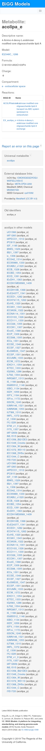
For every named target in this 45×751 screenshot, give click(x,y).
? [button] (40, 146)
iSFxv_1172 (13, 398)
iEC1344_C (13, 456)
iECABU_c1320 (15, 266)
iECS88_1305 (15, 337)
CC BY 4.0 (31, 198)
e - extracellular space (14, 86)
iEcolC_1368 (14, 330)
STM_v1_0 (13, 425)
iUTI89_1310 (14, 412)
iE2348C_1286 (10, 54)
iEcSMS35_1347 (16, 351)
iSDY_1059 (13, 391)
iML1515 (12, 436)
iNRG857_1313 (15, 378)
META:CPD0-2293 (23, 183)
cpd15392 (28, 192)
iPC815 (11, 242)
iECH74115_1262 (17, 300)
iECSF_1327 (14, 347)
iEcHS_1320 (14, 303)
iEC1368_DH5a (15, 453)
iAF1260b (12, 432)
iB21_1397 (13, 252)
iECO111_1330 (15, 320)
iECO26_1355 (15, 323)
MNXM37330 (13, 189)
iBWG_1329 (14, 249)
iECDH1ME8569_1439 (19, 283)
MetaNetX (20, 198)
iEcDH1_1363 (15, 279)
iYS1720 (12, 459)
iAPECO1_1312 (16, 238)
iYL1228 (11, 422)
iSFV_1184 (13, 395)
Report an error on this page (21, 146)
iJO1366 (12, 232)
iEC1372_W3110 (16, 449)
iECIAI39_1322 (15, 310)
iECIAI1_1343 (14, 306)
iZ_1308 (11, 419)
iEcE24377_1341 (16, 293)
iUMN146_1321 (15, 405)
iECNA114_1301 (16, 313)
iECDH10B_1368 (16, 289)
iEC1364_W (13, 446)
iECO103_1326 (15, 317)
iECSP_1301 (14, 354)
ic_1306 (11, 255)
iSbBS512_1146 (16, 385)
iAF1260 (12, 235)
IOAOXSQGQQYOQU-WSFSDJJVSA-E (22, 179)
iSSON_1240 (14, 402)
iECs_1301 (13, 340)
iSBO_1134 (13, 388)
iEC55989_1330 (16, 262)
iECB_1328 (13, 269)
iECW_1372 (13, 361)
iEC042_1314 (14, 259)
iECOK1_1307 (15, 327)
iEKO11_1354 (15, 364)
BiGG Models (16, 3)
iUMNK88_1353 (16, 408)
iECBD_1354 (14, 272)
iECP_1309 (13, 334)
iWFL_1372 (13, 415)
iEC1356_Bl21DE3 (17, 439)
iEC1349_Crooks (16, 442)
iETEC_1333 (14, 368)
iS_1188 (11, 381)
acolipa (11, 160)
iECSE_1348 (14, 344)
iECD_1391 (13, 276)
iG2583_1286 (14, 371)
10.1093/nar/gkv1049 (29, 729)
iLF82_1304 (13, 374)
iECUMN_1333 (15, 357)
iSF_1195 (12, 245)
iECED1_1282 (15, 296)
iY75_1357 (13, 429)
